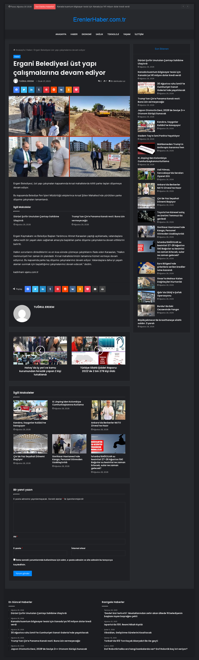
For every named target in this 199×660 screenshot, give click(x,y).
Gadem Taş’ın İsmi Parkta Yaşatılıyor (159, 135)
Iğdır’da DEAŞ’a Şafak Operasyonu (169, 294)
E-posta (18, 548)
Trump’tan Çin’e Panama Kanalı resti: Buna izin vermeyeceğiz (159, 100)
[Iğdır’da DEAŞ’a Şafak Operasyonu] (146, 296)
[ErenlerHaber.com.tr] (99, 19)
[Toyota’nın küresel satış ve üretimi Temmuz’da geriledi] (146, 216)
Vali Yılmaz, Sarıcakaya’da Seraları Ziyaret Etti (170, 173)
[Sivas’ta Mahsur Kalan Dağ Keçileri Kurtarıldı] (146, 283)
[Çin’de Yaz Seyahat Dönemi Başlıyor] (30, 443)
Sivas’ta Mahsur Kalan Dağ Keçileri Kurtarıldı (170, 280)
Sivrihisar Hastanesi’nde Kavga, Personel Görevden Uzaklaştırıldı (67, 459)
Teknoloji (113, 34)
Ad (15, 536)
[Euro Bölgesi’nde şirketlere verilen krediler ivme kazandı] (146, 268)
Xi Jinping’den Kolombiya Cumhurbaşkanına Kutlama (68, 403)
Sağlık (99, 34)
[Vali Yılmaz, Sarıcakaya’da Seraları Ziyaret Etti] (146, 174)
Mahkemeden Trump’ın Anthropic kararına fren (170, 146)
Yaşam (126, 34)
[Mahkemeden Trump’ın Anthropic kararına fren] (146, 148)
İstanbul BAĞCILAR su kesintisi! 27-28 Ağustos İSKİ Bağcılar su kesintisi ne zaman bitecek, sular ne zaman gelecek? (108, 462)
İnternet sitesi (78, 548)
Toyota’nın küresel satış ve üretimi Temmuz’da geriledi (171, 215)
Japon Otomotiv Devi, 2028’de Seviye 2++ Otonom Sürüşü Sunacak (161, 112)
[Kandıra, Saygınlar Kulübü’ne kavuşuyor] (30, 410)
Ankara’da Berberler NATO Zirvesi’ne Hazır (106, 424)
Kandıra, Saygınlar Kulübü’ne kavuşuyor (29, 424)
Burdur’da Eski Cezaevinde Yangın (168, 308)
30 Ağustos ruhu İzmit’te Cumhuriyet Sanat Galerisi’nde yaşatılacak (89, 6)
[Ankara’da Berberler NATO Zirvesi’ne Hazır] (108, 410)
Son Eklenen (162, 48)
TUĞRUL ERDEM (26, 81)
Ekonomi (86, 34)
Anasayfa (61, 34)
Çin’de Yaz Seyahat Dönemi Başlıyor (29, 458)
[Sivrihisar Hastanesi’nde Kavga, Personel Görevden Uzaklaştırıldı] (69, 443)
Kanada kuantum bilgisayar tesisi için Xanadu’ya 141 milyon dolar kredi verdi (159, 73)
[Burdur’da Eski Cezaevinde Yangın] (146, 310)
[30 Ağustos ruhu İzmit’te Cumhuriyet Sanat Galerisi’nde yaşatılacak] (146, 88)
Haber (74, 34)
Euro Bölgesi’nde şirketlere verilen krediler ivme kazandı (171, 267)
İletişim (139, 34)
